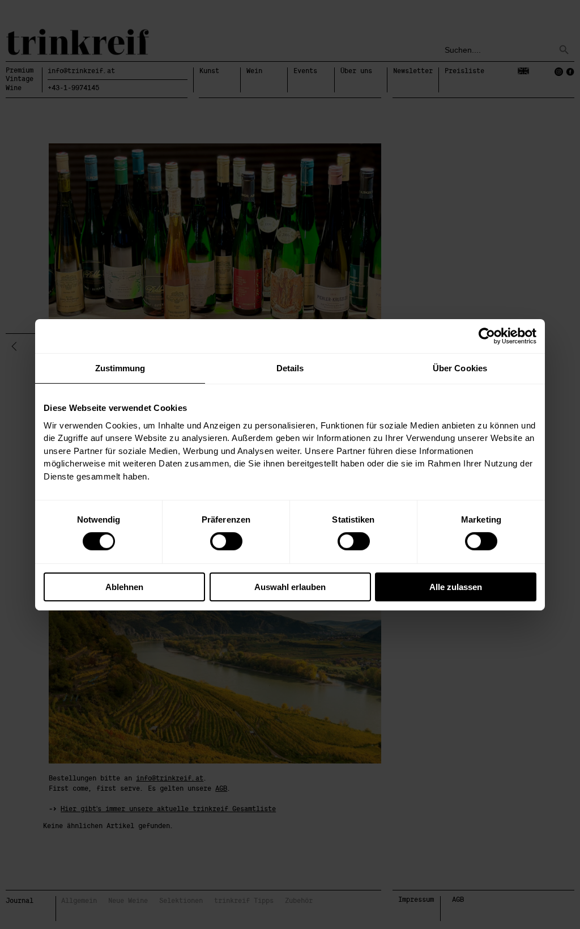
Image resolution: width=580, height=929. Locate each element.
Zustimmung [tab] (120, 367)
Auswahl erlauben (290, 587)
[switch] (226, 541)
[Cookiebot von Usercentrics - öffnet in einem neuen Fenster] (486, 335)
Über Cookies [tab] (460, 367)
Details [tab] (290, 367)
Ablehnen (124, 587)
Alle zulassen (455, 587)
